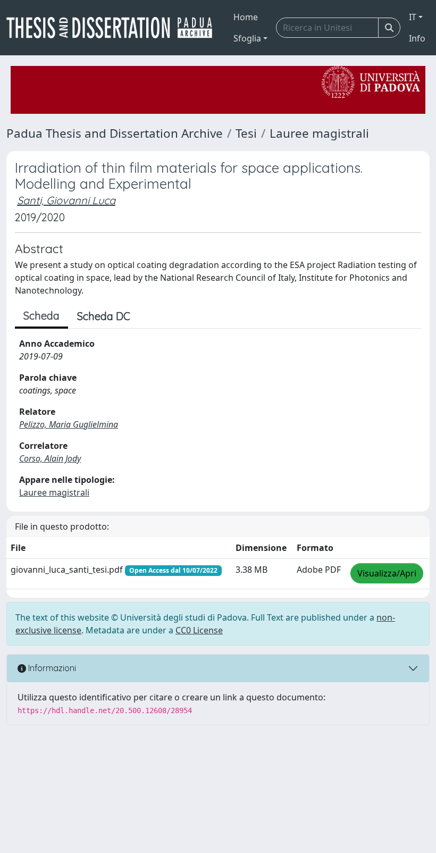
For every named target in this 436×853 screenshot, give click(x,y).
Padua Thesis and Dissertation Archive (114, 133)
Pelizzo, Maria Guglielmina (68, 424)
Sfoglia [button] (247, 38)
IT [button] (412, 17)
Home (245, 17)
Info (417, 38)
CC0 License (199, 630)
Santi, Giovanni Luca (66, 200)
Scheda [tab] (41, 315)
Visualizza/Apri (386, 573)
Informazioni (51, 668)
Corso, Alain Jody (50, 458)
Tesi (246, 133)
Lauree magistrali (319, 133)
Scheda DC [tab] (103, 316)
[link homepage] (113, 27)
